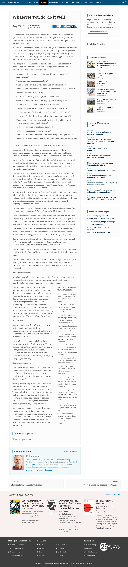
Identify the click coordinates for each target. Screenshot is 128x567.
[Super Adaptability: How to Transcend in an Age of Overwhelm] (16, 512)
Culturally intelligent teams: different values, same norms (106, 91)
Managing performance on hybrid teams (106, 100)
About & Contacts (16, 548)
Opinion (43, 2)
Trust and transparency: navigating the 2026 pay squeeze (102, 184)
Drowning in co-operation (103, 82)
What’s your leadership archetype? (101, 170)
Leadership (88, 548)
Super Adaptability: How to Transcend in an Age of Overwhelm (33, 503)
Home (29, 2)
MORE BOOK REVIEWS (113, 494)
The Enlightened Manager (104, 502)
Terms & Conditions (17, 555)
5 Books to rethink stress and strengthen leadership (99, 157)
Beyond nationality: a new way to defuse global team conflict (101, 191)
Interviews (89, 2)
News (36, 2)
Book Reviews (54, 2)
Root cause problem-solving (98, 232)
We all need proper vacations (99, 216)
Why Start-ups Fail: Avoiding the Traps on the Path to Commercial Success (100, 141)
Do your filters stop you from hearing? (99, 228)
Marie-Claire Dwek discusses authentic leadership (99, 133)
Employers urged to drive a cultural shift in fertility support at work (101, 198)
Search (60, 555)
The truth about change (96, 224)
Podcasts (65, 2)
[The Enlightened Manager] (90, 515)
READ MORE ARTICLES (71, 452)
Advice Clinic (62, 552)
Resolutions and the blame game (100, 219)
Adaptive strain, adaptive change (101, 222)
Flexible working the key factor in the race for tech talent (101, 164)
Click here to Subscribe (98, 32)
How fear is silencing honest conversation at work (99, 176)
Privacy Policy (15, 552)
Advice (98, 2)
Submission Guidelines (18, 545)
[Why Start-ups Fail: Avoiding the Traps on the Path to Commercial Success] (53, 517)
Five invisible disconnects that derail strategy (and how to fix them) (107, 65)
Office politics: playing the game (106, 74)
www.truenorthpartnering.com (39, 470)
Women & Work (89, 555)
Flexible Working (90, 545)
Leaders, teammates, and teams (105, 108)
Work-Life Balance (90, 552)
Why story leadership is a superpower (97, 149)
